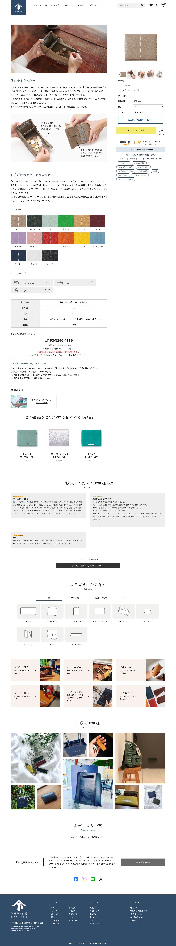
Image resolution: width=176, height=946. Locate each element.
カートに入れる (138, 130)
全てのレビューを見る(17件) (88, 559)
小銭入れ (72, 911)
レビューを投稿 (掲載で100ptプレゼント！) (89, 565)
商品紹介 (93, 914)
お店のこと (93, 917)
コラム (92, 920)
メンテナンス (73, 920)
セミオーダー (54, 914)
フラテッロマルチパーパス (26, 455)
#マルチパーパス (143, 167)
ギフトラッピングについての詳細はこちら (140, 155)
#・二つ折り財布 (139, 163)
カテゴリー (34, 5)
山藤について (68, 5)
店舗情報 (81, 5)
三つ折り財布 (54, 923)
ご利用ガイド (134, 908)
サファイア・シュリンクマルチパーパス (59, 455)
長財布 (52, 917)
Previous (119, 74)
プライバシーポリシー (137, 914)
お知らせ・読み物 (52, 5)
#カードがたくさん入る (126, 179)
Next (161, 74)
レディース (53, 911)
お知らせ (93, 908)
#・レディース (124, 163)
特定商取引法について (137, 917)
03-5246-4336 (61, 340)
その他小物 (73, 914)
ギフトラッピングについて (98, 923)
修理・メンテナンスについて (139, 911)
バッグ (71, 917)
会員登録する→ (143, 862)
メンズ (52, 908)
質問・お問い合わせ (129, 159)
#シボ (155, 171)
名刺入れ (72, 908)
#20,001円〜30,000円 (125, 167)
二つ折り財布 (54, 920)
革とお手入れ (94, 911)
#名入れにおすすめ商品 (126, 171)
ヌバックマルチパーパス (91, 455)
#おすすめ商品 (143, 171)
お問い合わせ (94, 5)
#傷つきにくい (123, 175)
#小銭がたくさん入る (140, 175)
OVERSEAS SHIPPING (153, 159)
